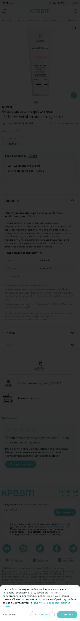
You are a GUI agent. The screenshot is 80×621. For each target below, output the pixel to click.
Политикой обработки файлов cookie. (36, 604)
